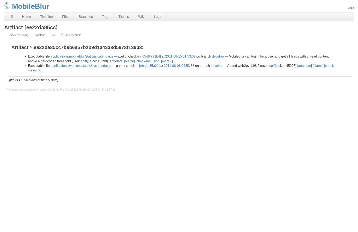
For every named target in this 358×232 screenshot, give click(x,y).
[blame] (129, 61)
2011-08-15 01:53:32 (180, 56)
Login (350, 7)
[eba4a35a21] (149, 66)
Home (26, 16)
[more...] (167, 61)
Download (39, 35)
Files (65, 16)
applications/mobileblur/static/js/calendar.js (82, 56)
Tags (105, 16)
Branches (86, 16)
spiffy (84, 61)
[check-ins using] (148, 61)
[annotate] (116, 61)
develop (218, 56)
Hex (53, 35)
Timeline (46, 16)
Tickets (124, 16)
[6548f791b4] (151, 56)
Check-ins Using (18, 35)
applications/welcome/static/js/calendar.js (81, 66)
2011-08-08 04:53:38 (179, 66)
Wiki (141, 16)
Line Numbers (73, 35)
